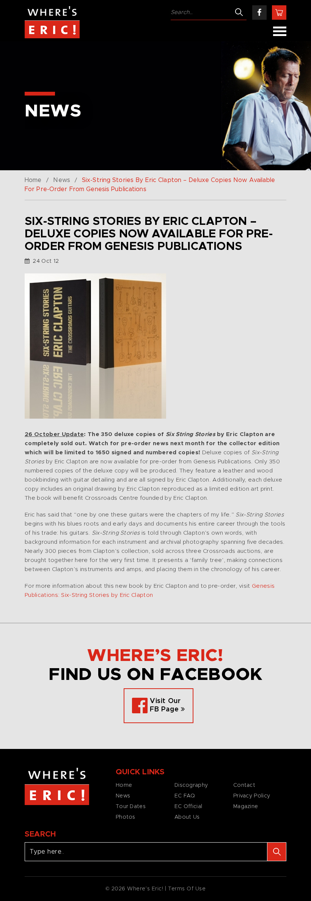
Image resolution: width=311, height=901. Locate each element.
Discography (191, 785)
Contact (244, 785)
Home (33, 180)
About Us (186, 817)
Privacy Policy (251, 796)
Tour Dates (131, 806)
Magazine (245, 806)
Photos (125, 817)
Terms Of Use (187, 889)
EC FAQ (184, 796)
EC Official (188, 806)
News (61, 180)
